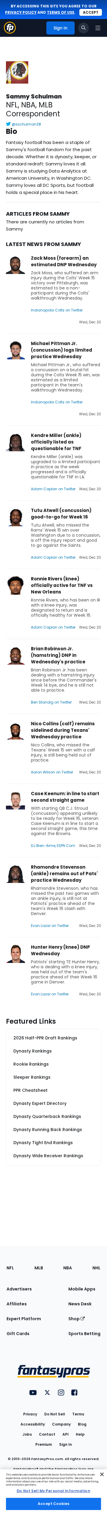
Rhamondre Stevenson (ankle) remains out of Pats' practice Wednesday (64, 873)
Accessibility (33, 1424)
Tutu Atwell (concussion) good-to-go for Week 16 (61, 513)
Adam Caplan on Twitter (53, 488)
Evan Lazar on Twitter (50, 925)
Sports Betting (84, 1334)
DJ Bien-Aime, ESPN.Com (53, 845)
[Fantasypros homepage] (10, 32)
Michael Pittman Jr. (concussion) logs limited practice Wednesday (61, 350)
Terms (78, 1414)
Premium (43, 1444)
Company (61, 1424)
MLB (38, 1268)
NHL (96, 1268)
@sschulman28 (26, 124)
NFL (10, 1268)
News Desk (80, 1304)
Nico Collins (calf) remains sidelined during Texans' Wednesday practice (63, 730)
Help (80, 1434)
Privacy (30, 1414)
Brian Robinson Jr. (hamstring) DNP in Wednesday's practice (58, 655)
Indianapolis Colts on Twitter (57, 310)
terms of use (60, 12)
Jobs (27, 1434)
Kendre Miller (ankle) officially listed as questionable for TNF (56, 442)
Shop (74, 1319)
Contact (47, 1434)
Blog (82, 1424)
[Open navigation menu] (97, 28)
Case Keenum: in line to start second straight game (65, 796)
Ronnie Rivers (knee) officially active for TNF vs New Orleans (62, 585)
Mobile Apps (81, 1289)
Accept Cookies (53, 1503)
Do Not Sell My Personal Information (53, 1490)
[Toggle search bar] (83, 28)
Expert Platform (24, 1319)
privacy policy (21, 12)
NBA (67, 1268)
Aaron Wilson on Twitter (52, 772)
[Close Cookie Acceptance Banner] (102, 1474)
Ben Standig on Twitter (51, 702)
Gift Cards (18, 1334)
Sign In (65, 1444)
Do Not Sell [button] (54, 1414)
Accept (90, 12)
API (65, 1434)
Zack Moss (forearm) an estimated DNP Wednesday (64, 261)
